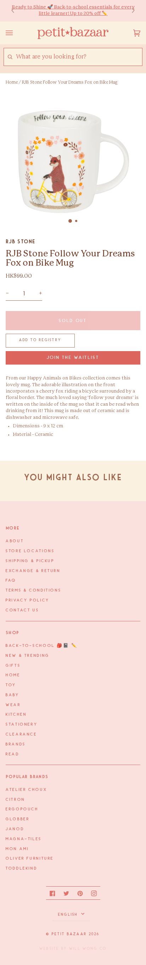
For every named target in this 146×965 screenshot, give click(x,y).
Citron (15, 800)
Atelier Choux (26, 790)
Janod (15, 829)
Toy (11, 685)
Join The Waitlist (73, 357)
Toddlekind (21, 868)
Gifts (13, 666)
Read (12, 754)
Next (129, 11)
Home (12, 82)
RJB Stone (20, 241)
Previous (16, 11)
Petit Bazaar (69, 934)
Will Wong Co (88, 949)
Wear (13, 705)
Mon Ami (17, 849)
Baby (12, 695)
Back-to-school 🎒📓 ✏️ (42, 646)
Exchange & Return (33, 571)
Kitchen (16, 714)
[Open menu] (16, 33)
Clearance (21, 734)
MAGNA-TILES (24, 839)
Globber (17, 819)
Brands (16, 744)
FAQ (11, 580)
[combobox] (79, 57)
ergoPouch (22, 809)
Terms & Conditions (33, 590)
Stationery (22, 724)
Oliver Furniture (30, 858)
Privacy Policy (28, 600)
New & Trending (28, 656)
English (69, 915)
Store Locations (30, 551)
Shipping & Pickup (30, 561)
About (15, 541)
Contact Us (22, 610)
